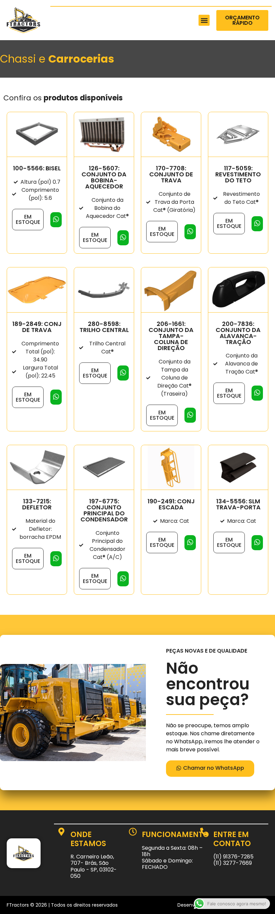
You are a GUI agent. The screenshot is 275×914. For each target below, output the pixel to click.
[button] (204, 20)
